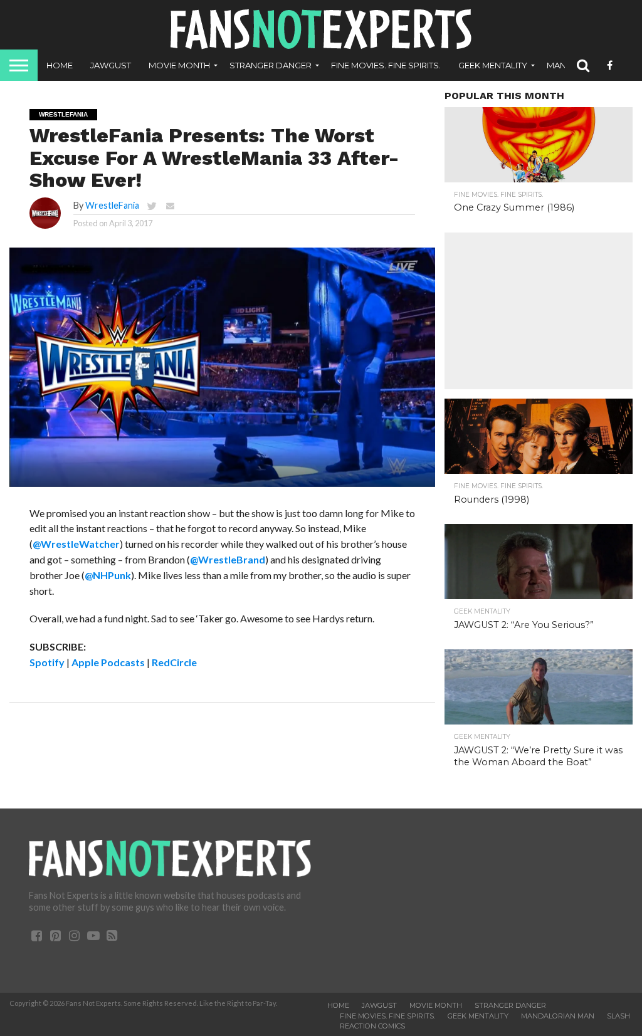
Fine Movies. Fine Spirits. (386, 65)
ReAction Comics (372, 1026)
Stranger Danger (270, 65)
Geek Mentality (492, 65)
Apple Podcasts (108, 662)
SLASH (618, 1016)
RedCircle (174, 662)
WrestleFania (112, 205)
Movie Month (179, 65)
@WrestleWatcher (76, 544)
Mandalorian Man (557, 1016)
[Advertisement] (539, 311)
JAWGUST (110, 65)
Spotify (47, 662)
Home (59, 65)
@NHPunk (108, 575)
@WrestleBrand (227, 559)
